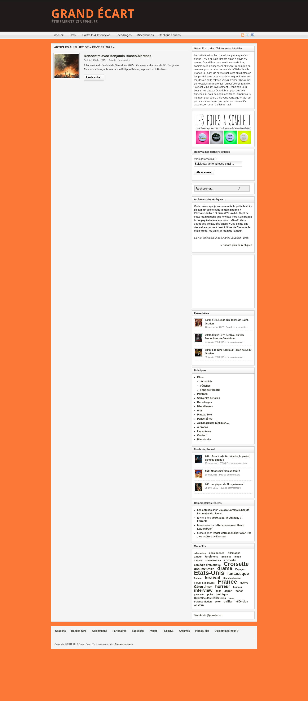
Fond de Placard (210, 389)
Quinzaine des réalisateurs (210, 598)
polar (210, 594)
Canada (198, 560)
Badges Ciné (79, 630)
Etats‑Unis (209, 572)
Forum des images (204, 583)
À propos (202, 427)
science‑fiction (203, 601)
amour (198, 556)
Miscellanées (145, 35)
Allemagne (234, 553)
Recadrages (123, 35)
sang (231, 598)
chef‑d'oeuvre (213, 560)
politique (222, 594)
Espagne (240, 569)
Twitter (247, 35)
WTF (199, 410)
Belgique (226, 556)
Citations (60, 630)
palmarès (199, 594)
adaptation (200, 553)
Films (71, 35)
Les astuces (204, 510)
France (227, 581)
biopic (237, 556)
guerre (244, 582)
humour (237, 587)
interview (203, 590)
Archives (184, 630)
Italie (218, 591)
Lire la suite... (94, 77)
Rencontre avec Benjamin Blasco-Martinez (117, 56)
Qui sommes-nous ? (226, 630)
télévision (242, 601)
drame (224, 568)
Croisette (236, 564)
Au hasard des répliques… (213, 423)
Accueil (58, 35)
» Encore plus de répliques (236, 245)
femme (198, 578)
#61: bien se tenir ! (222, 471)
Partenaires (120, 630)
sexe (218, 601)
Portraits (202, 393)
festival (212, 577)
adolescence (216, 553)
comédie (230, 560)
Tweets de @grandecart (208, 615)
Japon (228, 590)
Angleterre (211, 556)
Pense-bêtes (204, 418)
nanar (239, 590)
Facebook (252, 35)
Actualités (206, 381)
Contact (202, 435)
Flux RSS (242, 35)
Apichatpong (99, 630)
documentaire (204, 569)
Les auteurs (204, 431)
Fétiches (205, 385)
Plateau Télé (204, 414)
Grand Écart (93, 13)
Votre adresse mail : (205, 159)
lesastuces (203, 525)
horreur (222, 586)
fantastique (238, 573)
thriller (228, 601)
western (199, 605)
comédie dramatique (207, 564)
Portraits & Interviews (96, 35)
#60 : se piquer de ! (224, 484)
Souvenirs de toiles (208, 398)
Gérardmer (203, 586)
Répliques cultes (170, 35)
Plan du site (204, 439)
